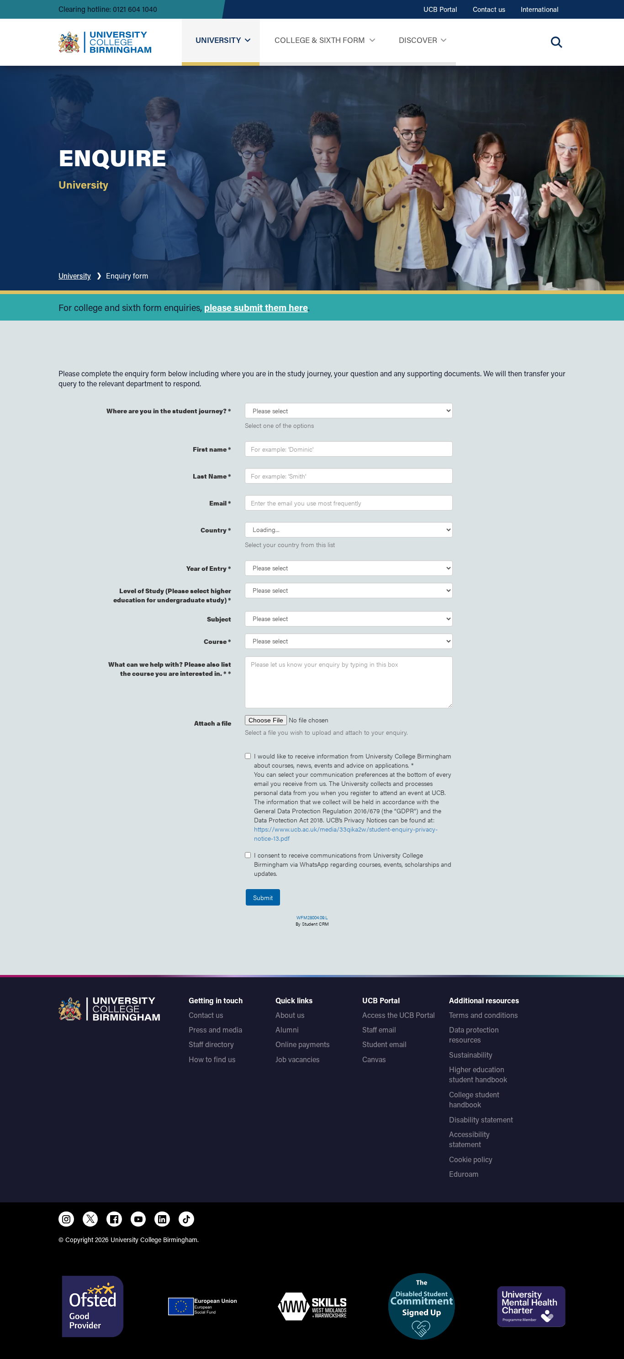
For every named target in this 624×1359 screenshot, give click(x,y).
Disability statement (481, 1119)
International (540, 9)
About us (290, 1015)
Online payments (302, 1044)
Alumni (287, 1029)
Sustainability (470, 1054)
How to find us (212, 1059)
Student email (384, 1044)
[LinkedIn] (162, 1219)
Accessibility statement (469, 1139)
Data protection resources (474, 1034)
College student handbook (474, 1099)
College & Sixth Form (320, 40)
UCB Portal (440, 9)
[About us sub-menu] (443, 40)
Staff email (379, 1029)
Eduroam (464, 1174)
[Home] (104, 42)
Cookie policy (470, 1159)
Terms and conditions (483, 1015)
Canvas (374, 1059)
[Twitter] (90, 1219)
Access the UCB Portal (398, 1015)
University (218, 40)
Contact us (489, 9)
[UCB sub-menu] (247, 40)
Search (556, 42)
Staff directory (211, 1044)
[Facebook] (114, 1219)
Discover (418, 40)
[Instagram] (66, 1219)
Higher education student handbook (478, 1074)
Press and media (215, 1029)
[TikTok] (186, 1219)
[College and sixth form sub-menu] (372, 40)
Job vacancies (297, 1059)
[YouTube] (138, 1219)
